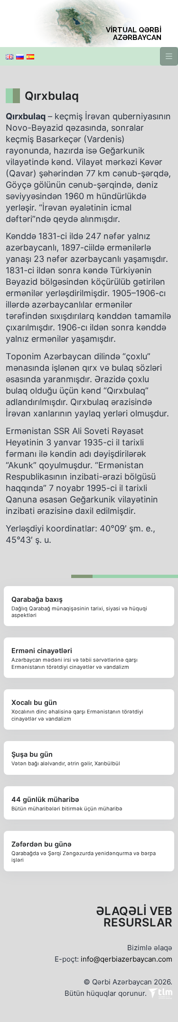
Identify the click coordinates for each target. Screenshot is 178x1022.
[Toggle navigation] (169, 56)
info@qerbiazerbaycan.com (126, 959)
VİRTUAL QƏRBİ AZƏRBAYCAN (133, 33)
